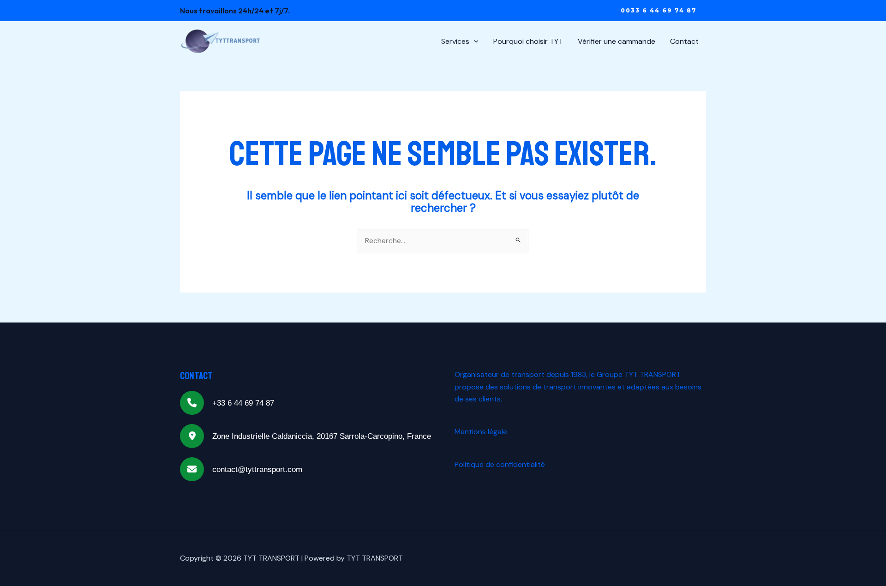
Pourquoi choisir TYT (528, 41)
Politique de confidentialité (500, 464)
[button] (658, 10)
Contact (684, 41)
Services (455, 41)
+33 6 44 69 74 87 (243, 403)
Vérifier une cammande (616, 41)
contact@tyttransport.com (257, 469)
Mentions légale (481, 432)
